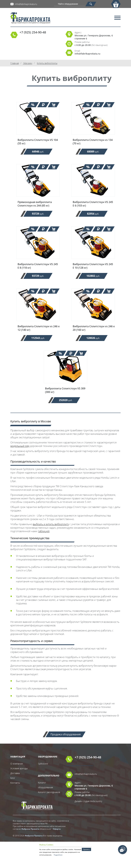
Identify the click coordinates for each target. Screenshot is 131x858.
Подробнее (58, 855)
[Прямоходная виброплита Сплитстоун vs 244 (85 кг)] (38, 198)
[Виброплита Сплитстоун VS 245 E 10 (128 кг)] (93, 260)
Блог (12, 777)
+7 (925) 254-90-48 (32, 32)
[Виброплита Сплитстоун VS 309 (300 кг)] (65, 385)
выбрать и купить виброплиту (51, 524)
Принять (86, 849)
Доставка (15, 773)
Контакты (15, 782)
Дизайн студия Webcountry (88, 801)
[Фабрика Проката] (46, 18)
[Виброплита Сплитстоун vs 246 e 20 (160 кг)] (93, 323)
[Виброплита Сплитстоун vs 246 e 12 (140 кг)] (38, 323)
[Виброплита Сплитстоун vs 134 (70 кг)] (93, 136)
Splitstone (43, 763)
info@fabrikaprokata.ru (26, 4)
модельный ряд (19, 446)
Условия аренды (19, 768)
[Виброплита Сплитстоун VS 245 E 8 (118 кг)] (38, 260)
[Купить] (53, 104)
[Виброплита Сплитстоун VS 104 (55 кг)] (38, 136)
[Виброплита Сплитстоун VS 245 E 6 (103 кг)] (93, 198)
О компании (16, 763)
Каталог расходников (49, 792)
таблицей (44, 531)
